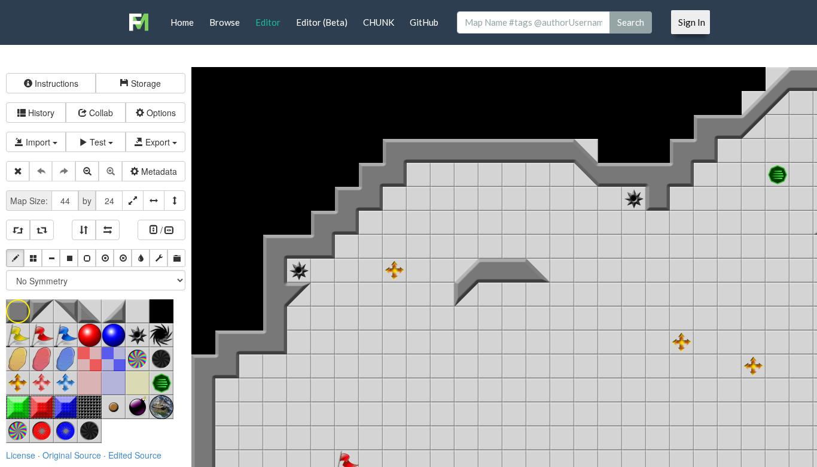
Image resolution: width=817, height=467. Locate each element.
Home (182, 22)
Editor (268, 22)
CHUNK (378, 22)
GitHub (424, 22)
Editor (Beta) (321, 22)
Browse (224, 22)
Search (630, 22)
